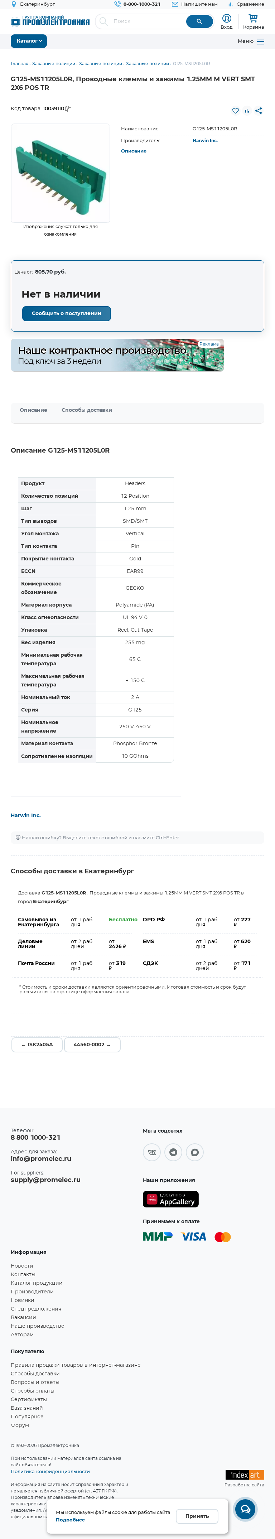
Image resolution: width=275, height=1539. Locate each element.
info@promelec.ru (41, 1159)
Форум (20, 1425)
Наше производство (37, 1326)
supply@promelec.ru (46, 1180)
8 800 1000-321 (35, 1138)
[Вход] (226, 18)
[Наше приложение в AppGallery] (171, 1199)
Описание (133, 151)
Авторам (22, 1334)
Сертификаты (29, 1399)
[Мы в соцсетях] (152, 1152)
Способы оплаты (32, 1391)
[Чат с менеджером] (245, 1509)
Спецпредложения (36, 1309)
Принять (197, 1516)
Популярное (27, 1416)
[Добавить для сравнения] (247, 111)
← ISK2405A (37, 1044)
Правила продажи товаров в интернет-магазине (76, 1365)
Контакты (23, 1274)
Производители (32, 1291)
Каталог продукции (37, 1283)
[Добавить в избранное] (236, 111)
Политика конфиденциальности (50, 1471)
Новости (22, 1266)
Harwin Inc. (205, 141)
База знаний (27, 1408)
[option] (60, 173)
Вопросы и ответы (35, 1382)
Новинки (22, 1300)
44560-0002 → (92, 1044)
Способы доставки (87, 410)
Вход (227, 27)
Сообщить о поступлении (66, 313)
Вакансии (23, 1317)
